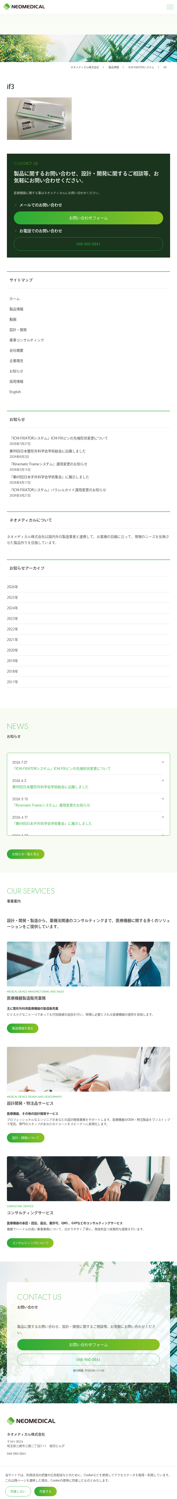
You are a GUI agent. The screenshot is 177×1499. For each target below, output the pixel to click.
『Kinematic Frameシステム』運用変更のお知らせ (48, 464)
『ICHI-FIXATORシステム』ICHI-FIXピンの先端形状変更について (58, 438)
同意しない (18, 1491)
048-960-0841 (88, 244)
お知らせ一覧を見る (25, 854)
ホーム (14, 298)
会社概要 (16, 350)
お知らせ (16, 371)
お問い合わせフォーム (88, 218)
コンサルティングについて (30, 1242)
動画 (12, 319)
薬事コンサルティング (26, 340)
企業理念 (16, 361)
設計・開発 (18, 329)
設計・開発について (25, 1137)
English (15, 392)
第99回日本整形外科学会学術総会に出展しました (47, 451)
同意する (46, 1491)
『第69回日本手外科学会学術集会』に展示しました (49, 477)
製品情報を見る (22, 1028)
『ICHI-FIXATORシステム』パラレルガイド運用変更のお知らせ (57, 490)
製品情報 (16, 309)
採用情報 (16, 381)
